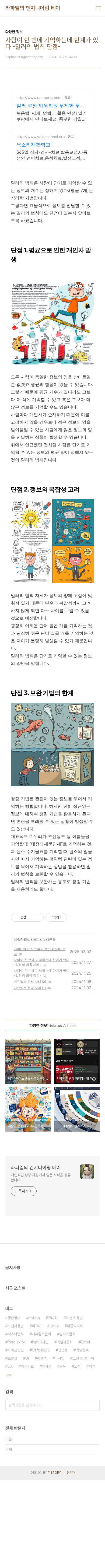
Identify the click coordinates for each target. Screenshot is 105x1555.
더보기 (9, 1375)
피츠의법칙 (16, 1334)
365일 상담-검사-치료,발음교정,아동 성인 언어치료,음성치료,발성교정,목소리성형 (52, 155)
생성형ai (14, 1318)
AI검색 (42, 1358)
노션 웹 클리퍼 (83, 1358)
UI (27, 1358)
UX (10, 1366)
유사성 (46, 1366)
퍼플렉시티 (75, 1326)
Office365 (41, 1350)
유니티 (53, 1318)
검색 (94, 1405)
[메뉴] (98, 8)
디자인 (59, 1358)
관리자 (71, 1473)
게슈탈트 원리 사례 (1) (30, 988)
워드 (63, 1366)
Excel (85, 1342)
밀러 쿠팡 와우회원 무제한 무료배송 (50, 106)
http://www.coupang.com (38, 97)
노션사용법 (16, 1326)
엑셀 (92, 1366)
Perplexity (16, 1342)
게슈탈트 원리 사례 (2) (30, 982)
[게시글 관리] (37, 917)
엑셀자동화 (65, 1342)
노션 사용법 (74, 1318)
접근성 (63, 1350)
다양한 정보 (22, 940)
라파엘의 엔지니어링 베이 (32, 8)
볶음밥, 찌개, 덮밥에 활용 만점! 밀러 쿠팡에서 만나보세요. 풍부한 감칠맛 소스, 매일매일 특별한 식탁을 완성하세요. (52, 116)
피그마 (36, 1326)
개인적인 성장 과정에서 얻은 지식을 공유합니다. (41, 1177)
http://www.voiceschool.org (40, 136)
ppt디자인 (40, 1342)
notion (34, 1318)
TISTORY (54, 1473)
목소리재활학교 (33, 145)
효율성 (12, 1358)
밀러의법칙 (67, 1334)
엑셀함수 (82, 1350)
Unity (54, 1326)
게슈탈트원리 (41, 1334)
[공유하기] (31, 917)
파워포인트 (16, 1350)
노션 (77, 1366)
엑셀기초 (27, 1366)
